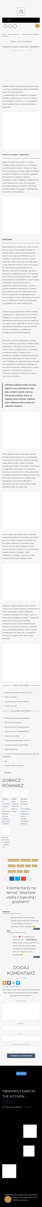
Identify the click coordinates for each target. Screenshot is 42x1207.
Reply (36, 929)
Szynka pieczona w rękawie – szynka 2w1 (6, 842)
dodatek (34, 860)
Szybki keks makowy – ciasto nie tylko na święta (15, 805)
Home (4, 34)
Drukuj (7, 772)
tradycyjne (11, 871)
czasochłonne (25, 860)
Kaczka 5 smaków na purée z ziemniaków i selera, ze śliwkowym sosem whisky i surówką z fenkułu (25, 811)
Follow (22, 1073)
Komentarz (21, 1001)
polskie (28, 866)
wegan (19, 871)
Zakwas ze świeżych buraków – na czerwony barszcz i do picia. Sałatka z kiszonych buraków (6, 811)
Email (21, 1034)
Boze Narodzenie (14, 34)
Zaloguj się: (21, 978)
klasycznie (11, 866)
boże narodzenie (13, 860)
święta (34, 866)
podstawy (20, 866)
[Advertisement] (21, 72)
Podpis (21, 1023)
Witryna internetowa (21, 1044)
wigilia (26, 871)
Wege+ (13, 41)
